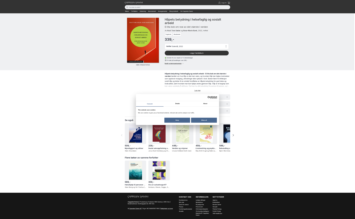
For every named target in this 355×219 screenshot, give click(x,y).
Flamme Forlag (217, 209)
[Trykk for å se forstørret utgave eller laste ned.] (143, 40)
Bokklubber (216, 202)
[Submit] (127, 7)
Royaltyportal (200, 204)
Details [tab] (177, 103)
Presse (181, 207)
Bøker (127, 11)
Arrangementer (162, 11)
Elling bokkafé (173, 11)
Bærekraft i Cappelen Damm (202, 214)
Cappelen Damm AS (135, 208)
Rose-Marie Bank (190, 31)
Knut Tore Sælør (173, 31)
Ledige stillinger (200, 200)
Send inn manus (184, 204)
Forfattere (134, 11)
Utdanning (143, 11)
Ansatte (181, 211)
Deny (177, 120)
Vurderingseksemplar (185, 209)
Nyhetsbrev (199, 202)
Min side (181, 202)
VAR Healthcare (217, 213)
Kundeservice (183, 200)
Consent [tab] (150, 104)
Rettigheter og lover (167, 208)
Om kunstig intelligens (202, 211)
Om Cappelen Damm (186, 11)
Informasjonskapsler (202, 209)
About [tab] (205, 103)
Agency (215, 200)
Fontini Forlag (217, 211)
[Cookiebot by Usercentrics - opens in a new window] (209, 97)
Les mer (197, 90)
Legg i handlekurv (197, 53)
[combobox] (177, 7)
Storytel (215, 207)
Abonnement (152, 11)
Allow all (204, 120)
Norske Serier (217, 204)
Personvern (199, 207)
